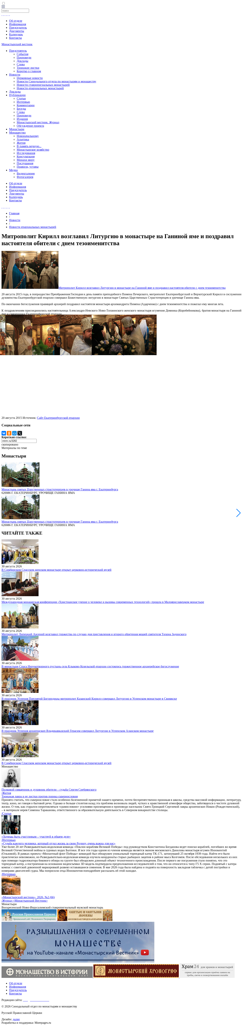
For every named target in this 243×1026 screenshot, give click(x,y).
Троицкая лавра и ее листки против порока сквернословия (40, 796)
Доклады (22, 61)
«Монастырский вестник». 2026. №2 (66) (28, 897)
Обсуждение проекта (30, 125)
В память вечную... (29, 146)
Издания (22, 119)
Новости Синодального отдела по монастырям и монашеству (56, 81)
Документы (16, 31)
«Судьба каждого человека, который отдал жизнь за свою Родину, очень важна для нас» (58, 843)
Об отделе (15, 20)
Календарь (16, 34)
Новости (14, 74)
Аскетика (23, 139)
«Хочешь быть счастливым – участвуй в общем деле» (36, 836)
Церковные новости (30, 78)
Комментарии (26, 105)
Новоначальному (28, 136)
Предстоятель (18, 50)
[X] (19, 433)
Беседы (21, 108)
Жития (21, 142)
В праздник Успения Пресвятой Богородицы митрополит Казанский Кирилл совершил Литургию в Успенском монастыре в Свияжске (89, 698)
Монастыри (16, 129)
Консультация (26, 156)
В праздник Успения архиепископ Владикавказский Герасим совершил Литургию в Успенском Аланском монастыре (78, 730)
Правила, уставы (28, 166)
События (22, 54)
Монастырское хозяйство (33, 149)
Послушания (25, 163)
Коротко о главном (29, 71)
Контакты (15, 37)
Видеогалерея (26, 173)
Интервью (23, 101)
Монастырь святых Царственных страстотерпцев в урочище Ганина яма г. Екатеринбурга (60, 489)
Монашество (17, 132)
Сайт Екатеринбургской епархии (58, 417)
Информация (17, 24)
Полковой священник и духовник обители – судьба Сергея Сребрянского (49, 789)
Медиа (13, 170)
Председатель (18, 27)
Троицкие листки (28, 67)
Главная (14, 213)
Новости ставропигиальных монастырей (43, 84)
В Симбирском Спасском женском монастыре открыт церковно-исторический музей (56, 569)
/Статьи (6, 813)
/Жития (6, 793)
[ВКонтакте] (4, 433)
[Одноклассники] (9, 433)
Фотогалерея (25, 177)
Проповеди (24, 57)
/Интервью (9, 840)
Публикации (17, 95)
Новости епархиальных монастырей (40, 88)
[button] (238, 513)
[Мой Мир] (14, 433)
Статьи (21, 98)
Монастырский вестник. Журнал (38, 122)
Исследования (26, 153)
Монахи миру (26, 159)
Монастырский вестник (17, 44)
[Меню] (3, 7)
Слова (21, 64)
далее (16, 1019)
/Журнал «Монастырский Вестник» (25, 900)
